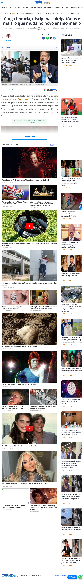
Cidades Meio (73, 7)
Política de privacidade (61, 575)
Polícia (39, 7)
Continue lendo (29, 137)
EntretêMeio (16, 7)
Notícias (8, 7)
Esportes (50, 7)
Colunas (65, 7)
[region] (71, 83)
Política (33, 7)
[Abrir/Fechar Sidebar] (2, 2)
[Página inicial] (37, 2)
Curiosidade (25, 7)
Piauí (44, 7)
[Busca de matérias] (82, 3)
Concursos (57, 7)
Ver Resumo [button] (29, 47)
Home (3, 7)
